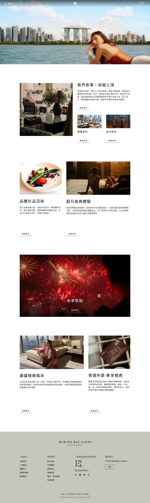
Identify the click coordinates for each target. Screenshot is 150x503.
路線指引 (50, 469)
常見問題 (50, 480)
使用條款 (86, 494)
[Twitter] (89, 475)
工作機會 (23, 465)
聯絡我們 (23, 476)
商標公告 (64, 494)
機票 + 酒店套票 (53, 476)
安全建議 (78, 494)
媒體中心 (23, 469)
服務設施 (50, 472)
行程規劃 (50, 465)
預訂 (142, 3)
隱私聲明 (71, 494)
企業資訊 (23, 461)
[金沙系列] (118, 123)
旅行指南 (50, 461)
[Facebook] (80, 475)
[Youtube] (84, 475)
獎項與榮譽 (24, 472)
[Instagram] (76, 475)
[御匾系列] (89, 123)
